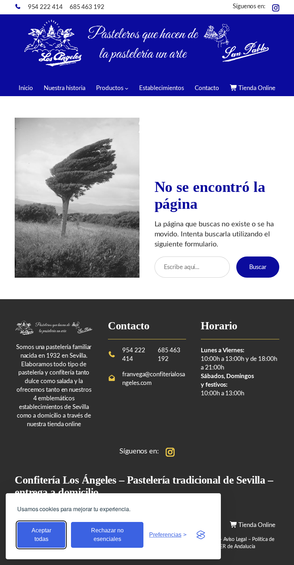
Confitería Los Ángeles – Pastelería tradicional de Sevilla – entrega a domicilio (144, 486)
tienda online (64, 424)
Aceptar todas (41, 534)
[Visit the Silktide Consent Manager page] (200, 534)
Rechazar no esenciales (107, 534)
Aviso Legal (235, 539)
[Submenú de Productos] (126, 88)
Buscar (257, 267)
